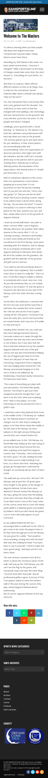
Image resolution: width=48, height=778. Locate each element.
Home (6, 702)
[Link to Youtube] (37, 772)
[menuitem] (40, 9)
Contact (7, 698)
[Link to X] (33, 772)
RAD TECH (7, 766)
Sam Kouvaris (30, 41)
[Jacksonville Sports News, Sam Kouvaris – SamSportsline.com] (20, 9)
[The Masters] (21, 25)
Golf (19, 41)
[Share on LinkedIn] (38, 613)
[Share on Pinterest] (31, 613)
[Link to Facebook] (28, 772)
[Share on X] (16, 613)
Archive (7, 695)
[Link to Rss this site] (42, 772)
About (6, 691)
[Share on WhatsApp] (24, 613)
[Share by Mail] (31, 620)
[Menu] (40, 9)
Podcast (7, 706)
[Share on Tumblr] (16, 620)
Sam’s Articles (10, 709)
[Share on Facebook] (9, 613)
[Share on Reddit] (24, 620)
